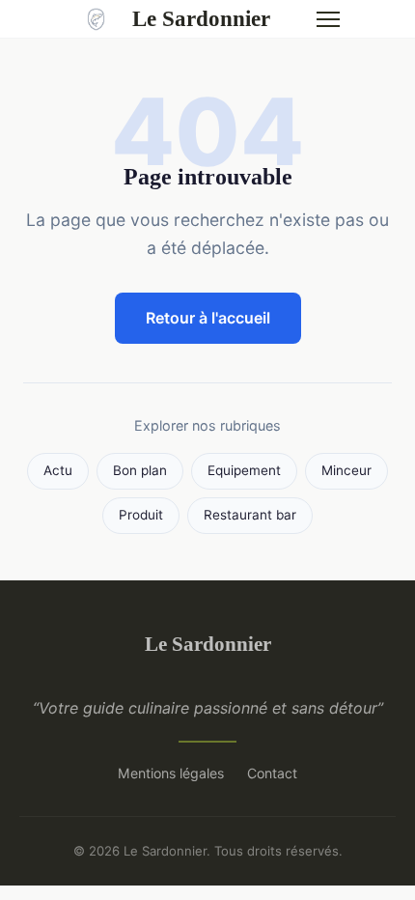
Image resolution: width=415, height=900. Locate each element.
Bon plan (140, 470)
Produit (141, 514)
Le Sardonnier (201, 18)
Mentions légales (171, 773)
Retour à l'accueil (208, 317)
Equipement (244, 470)
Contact (272, 773)
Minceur (346, 470)
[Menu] (328, 19)
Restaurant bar (250, 514)
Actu (57, 470)
